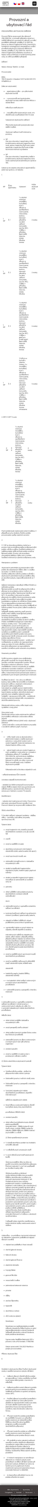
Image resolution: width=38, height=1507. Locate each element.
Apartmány (26, 1489)
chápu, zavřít (33, 1498)
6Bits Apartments (13, 1489)
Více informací (22, 1504)
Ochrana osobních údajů (18, 1495)
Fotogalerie (8, 1492)
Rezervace (29, 1492)
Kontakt (19, 1492)
